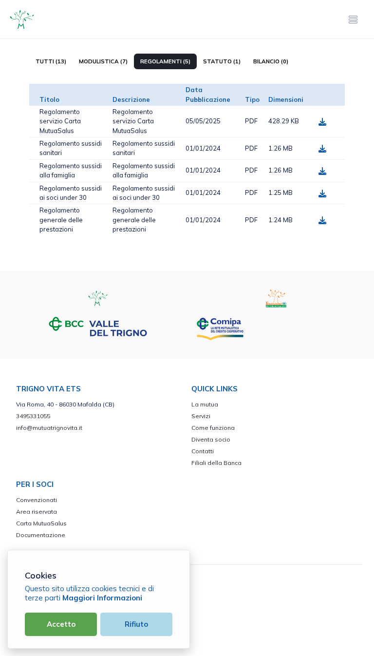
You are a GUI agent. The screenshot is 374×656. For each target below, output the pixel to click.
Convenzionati (36, 499)
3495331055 (33, 416)
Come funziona (213, 427)
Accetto (61, 624)
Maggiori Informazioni (102, 597)
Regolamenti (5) (165, 61)
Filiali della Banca (216, 462)
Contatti (202, 451)
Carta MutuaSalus (41, 523)
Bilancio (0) (270, 61)
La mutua (204, 404)
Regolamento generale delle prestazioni (61, 219)
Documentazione (40, 535)
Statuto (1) (222, 61)
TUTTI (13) (51, 61)
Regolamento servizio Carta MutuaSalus (60, 121)
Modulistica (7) (103, 61)
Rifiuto (136, 624)
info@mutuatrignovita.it (49, 427)
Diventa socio (210, 439)
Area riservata (36, 511)
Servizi (200, 416)
